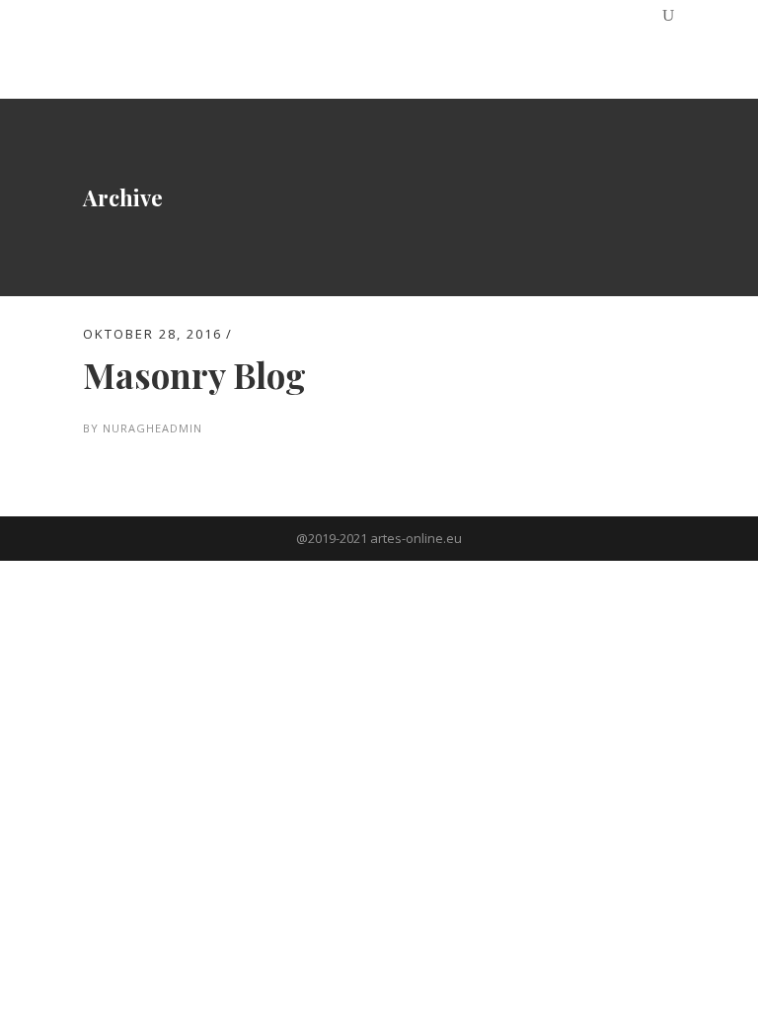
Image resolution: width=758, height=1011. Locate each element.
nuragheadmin (152, 428)
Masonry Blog (194, 374)
